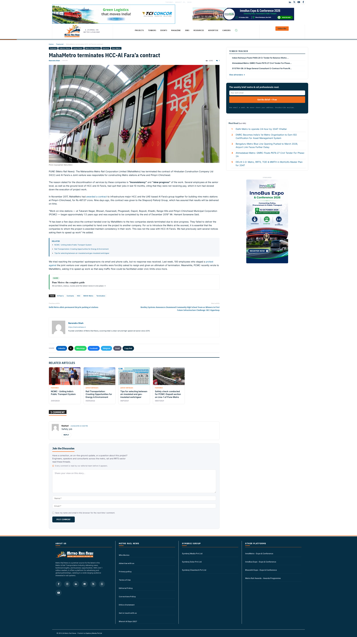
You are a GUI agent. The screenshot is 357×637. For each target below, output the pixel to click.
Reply (66, 435)
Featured (59, 44)
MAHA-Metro (88, 296)
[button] (236, 30)
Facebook (94, 348)
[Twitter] (294, 2)
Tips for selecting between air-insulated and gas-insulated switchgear (81, 253)
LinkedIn (61, 348)
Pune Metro (116, 48)
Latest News (77, 48)
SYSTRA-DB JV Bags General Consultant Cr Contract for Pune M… (262, 68)
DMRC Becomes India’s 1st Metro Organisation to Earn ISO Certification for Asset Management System (266, 136)
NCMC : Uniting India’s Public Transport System (73, 245)
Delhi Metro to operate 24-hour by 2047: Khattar (261, 129)
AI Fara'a (60, 296)
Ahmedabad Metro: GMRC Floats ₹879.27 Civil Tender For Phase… (262, 63)
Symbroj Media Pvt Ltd (192, 553)
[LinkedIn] (289, 2)
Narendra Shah (54, 61)
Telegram (106, 348)
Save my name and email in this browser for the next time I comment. (85, 513)
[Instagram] (67, 584)
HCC (78, 296)
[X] (93, 584)
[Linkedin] (76, 584)
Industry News (64, 48)
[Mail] (85, 584)
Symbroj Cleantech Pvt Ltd (194, 570)
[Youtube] (298, 2)
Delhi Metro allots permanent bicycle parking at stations (73, 307)
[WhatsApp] (102, 584)
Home (51, 44)
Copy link (128, 348)
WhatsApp (80, 348)
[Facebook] (303, 2)
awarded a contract (96, 196)
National (106, 48)
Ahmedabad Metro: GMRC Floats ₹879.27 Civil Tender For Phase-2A (270, 154)
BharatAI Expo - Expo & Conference (261, 570)
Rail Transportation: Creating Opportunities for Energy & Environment (81, 249)
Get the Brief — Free (267, 99)
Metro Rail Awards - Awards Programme (263, 578)
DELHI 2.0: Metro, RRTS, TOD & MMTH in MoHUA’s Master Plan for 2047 (269, 164)
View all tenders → (237, 75)
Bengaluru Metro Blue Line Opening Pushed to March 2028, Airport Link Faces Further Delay (267, 145)
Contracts (70, 296)
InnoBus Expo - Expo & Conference (260, 562)
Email (117, 348)
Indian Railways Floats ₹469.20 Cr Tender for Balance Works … (260, 58)
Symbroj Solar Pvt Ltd (192, 562)
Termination (100, 296)
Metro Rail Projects (92, 48)
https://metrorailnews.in (77, 327)
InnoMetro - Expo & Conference (259, 553)
